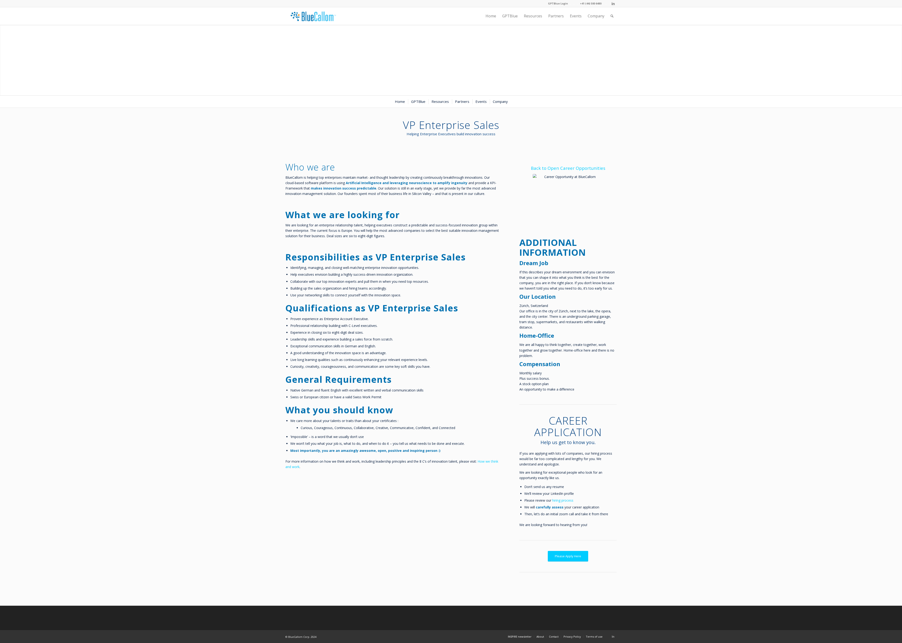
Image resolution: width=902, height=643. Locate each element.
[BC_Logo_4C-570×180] (313, 16)
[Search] (612, 16)
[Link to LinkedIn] (613, 3)
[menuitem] (490, 16)
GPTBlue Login (558, 3)
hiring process (562, 500)
